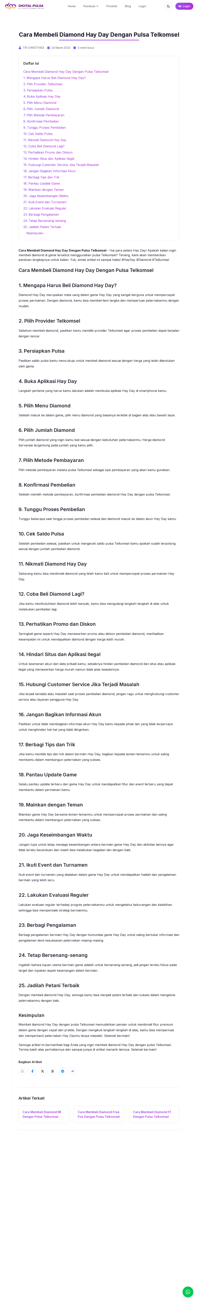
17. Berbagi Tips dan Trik (41, 177)
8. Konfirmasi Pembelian (41, 121)
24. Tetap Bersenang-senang (44, 221)
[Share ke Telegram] (63, 1071)
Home (72, 6)
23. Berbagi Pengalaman (41, 214)
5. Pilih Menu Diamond (39, 103)
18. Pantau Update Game (41, 183)
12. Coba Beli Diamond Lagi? (44, 146)
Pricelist (111, 6)
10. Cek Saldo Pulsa (37, 134)
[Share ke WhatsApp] (22, 1071)
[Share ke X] (42, 1071)
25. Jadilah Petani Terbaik (42, 227)
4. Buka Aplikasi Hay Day (42, 96)
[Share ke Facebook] (32, 1071)
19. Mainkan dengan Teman (43, 190)
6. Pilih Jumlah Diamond (41, 109)
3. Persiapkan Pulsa (37, 90)
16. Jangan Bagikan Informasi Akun (49, 171)
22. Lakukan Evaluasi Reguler (45, 208)
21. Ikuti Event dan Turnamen (44, 202)
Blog (128, 6)
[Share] (73, 1071)
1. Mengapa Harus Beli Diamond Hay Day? (54, 78)
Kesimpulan (34, 233)
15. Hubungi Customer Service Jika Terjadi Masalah (61, 165)
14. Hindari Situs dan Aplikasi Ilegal (48, 159)
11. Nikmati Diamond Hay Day (44, 140)
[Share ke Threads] (52, 1071)
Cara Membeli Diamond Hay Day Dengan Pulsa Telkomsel (66, 72)
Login (142, 6)
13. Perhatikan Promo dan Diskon (48, 152)
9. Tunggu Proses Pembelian (44, 127)
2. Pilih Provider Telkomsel (42, 84)
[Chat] (188, 1291)
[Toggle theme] (168, 6)
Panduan (89, 6)
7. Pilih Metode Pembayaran (43, 115)
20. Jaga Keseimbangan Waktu (45, 196)
